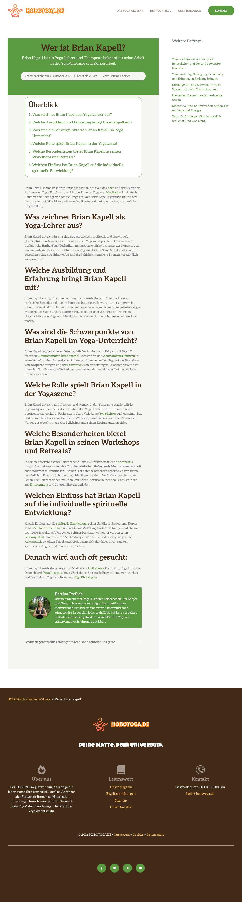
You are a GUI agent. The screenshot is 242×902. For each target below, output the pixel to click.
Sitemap (121, 800)
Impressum (122, 835)
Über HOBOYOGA (189, 10)
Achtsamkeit (33, 542)
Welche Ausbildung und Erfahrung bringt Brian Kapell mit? (82, 122)
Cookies (138, 835)
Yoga (111, 188)
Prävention (75, 365)
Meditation (113, 192)
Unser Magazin (121, 787)
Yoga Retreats (52, 573)
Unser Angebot (121, 807)
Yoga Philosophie (85, 577)
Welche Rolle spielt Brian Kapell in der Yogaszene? (74, 143)
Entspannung (39, 484)
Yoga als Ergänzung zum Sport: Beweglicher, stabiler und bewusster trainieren (196, 64)
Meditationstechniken (47, 528)
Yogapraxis (125, 462)
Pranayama (70, 356)
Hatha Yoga (96, 568)
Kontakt (221, 10)
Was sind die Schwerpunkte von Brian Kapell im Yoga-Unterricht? (78, 133)
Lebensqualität (34, 537)
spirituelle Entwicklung (71, 523)
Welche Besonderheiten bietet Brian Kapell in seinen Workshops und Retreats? (76, 154)
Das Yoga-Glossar (130, 10)
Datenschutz (155, 835)
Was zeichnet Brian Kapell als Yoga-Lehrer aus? (72, 114)
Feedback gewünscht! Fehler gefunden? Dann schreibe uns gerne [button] (70, 642)
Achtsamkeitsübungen (119, 356)
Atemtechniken (49, 356)
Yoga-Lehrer (107, 414)
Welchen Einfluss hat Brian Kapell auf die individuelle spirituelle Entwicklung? (77, 168)
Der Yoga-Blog (160, 10)
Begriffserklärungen (121, 794)
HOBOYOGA (16, 699)
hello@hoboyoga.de (200, 794)
